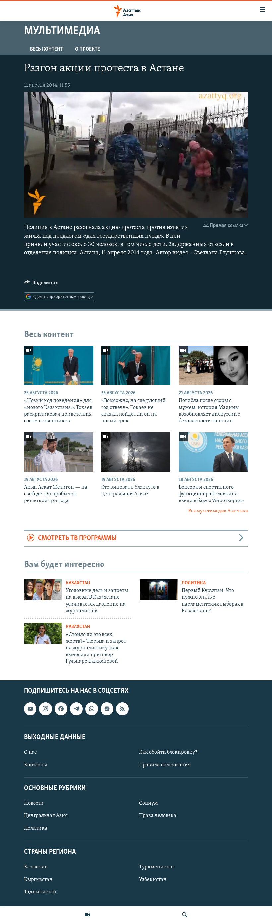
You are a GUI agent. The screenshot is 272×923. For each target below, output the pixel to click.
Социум (148, 803)
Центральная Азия (46, 815)
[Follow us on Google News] (107, 708)
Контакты (35, 765)
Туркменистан (156, 866)
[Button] (41, 284)
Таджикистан (40, 892)
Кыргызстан (38, 879)
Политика (194, 583)
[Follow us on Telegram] (76, 708)
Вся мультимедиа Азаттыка (218, 511)
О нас (30, 752)
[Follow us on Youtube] (30, 708)
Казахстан (78, 583)
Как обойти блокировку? (168, 752)
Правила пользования (165, 765)
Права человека (157, 815)
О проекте (87, 49)
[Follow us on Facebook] (61, 708)
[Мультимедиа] (87, 914)
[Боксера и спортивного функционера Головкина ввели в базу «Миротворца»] (213, 452)
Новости (34, 803)
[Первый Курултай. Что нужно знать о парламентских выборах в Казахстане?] (159, 589)
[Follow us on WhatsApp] (91, 708)
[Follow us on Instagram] (45, 708)
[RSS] (122, 708)
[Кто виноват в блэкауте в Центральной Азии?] (135, 452)
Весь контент (46, 49)
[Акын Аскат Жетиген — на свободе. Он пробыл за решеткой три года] (58, 452)
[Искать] (185, 914)
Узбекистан (153, 879)
